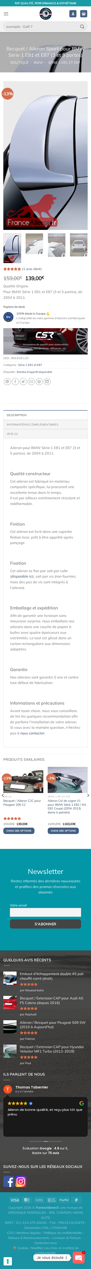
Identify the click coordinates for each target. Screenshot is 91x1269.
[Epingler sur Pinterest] (39, 381)
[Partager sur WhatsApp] (7, 381)
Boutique (20, 62)
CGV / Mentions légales (24, 1233)
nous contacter (32, 733)
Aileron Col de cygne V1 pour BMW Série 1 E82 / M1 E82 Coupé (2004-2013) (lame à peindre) (67, 806)
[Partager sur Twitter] (23, 381)
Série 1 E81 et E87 (64, 62)
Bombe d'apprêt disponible (34, 372)
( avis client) (32, 269)
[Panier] (83, 13)
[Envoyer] (82, 26)
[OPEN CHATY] (79, 1258)
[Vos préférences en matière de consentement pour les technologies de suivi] (8, 1261)
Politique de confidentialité (63, 1233)
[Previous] (11, 156)
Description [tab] (17, 415)
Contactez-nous (45, 1243)
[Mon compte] (72, 13)
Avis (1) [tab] (12, 433)
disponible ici (22, 576)
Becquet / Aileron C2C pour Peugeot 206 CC (22, 802)
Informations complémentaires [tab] (32, 424)
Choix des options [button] (19, 830)
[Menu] (6, 13)
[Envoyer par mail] (31, 381)
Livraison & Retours (66, 1238)
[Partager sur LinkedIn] (47, 381)
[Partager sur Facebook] (15, 381)
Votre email (18, 905)
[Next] (80, 156)
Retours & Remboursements (28, 1238)
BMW (38, 62)
